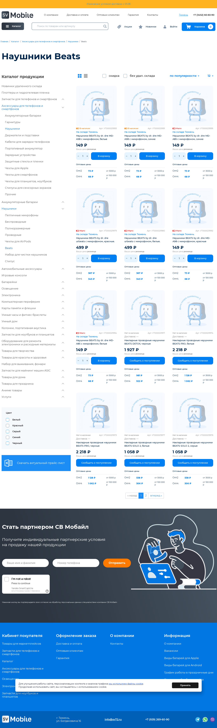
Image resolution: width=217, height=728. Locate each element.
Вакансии (171, 650)
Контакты (152, 15)
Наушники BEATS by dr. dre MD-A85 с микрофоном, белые (95, 342)
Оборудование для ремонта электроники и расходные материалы (29, 342)
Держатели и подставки (22, 135)
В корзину (104, 156)
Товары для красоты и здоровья (24, 357)
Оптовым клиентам (108, 15)
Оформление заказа (76, 635)
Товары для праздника (18, 383)
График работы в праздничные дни (189, 672)
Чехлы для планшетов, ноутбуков (28, 181)
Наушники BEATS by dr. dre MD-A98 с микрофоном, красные (191, 240)
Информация (177, 635)
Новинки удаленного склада (22, 86)
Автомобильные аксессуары (22, 268)
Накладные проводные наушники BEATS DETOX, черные (144, 342)
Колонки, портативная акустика (24, 328)
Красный (17, 425)
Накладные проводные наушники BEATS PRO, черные (96, 444)
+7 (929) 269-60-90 (157, 719)
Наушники (73, 41)
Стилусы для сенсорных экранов (28, 187)
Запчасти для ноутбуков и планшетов (28, 334)
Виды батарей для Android (183, 665)
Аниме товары (12, 390)
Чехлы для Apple (16, 168)
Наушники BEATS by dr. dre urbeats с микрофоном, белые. (142, 240)
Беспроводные (15, 221)
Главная (4, 41)
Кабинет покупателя (22, 635)
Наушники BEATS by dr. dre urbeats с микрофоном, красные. (95, 240)
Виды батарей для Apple (181, 658)
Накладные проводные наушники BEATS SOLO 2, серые (193, 444)
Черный (17, 443)
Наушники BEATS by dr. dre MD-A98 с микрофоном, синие (143, 137)
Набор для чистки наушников (26, 254)
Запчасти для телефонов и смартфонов (29, 99)
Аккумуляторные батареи (23, 115)
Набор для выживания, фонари (24, 364)
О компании (51, 15)
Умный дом (9, 321)
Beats (9, 248)
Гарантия (133, 15)
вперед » (156, 495)
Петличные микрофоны (21, 215)
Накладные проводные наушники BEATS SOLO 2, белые (144, 444)
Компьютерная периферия (21, 301)
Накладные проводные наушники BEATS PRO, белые (193, 342)
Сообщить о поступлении (145, 360)
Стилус (10, 261)
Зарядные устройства (20, 155)
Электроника (11, 295)
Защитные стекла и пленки (24, 161)
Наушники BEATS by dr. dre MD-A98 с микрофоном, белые (95, 137)
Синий (16, 437)
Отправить (117, 563)
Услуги (6, 396)
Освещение (10, 288)
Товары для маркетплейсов (21, 643)
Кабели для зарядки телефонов (27, 141)
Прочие (10, 194)
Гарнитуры (12, 122)
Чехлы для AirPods (18, 241)
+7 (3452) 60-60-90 (203, 15)
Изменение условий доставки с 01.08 (108, 4)
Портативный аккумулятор (24, 148)
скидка (114, 76)
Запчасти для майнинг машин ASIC (26, 370)
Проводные (13, 234)
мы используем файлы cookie (126, 683)
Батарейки (9, 282)
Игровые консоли (14, 275)
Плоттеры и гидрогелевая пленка (25, 92)
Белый (16, 419)
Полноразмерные (17, 228)
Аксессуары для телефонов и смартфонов (43, 41)
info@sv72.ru (113, 719)
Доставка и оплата (77, 15)
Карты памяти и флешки (19, 308)
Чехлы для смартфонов (21, 174)
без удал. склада (142, 76)
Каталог (15, 41)
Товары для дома (13, 377)
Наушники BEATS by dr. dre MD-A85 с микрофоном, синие (191, 137)
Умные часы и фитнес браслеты (24, 314)
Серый (16, 431)
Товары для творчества (18, 350)
